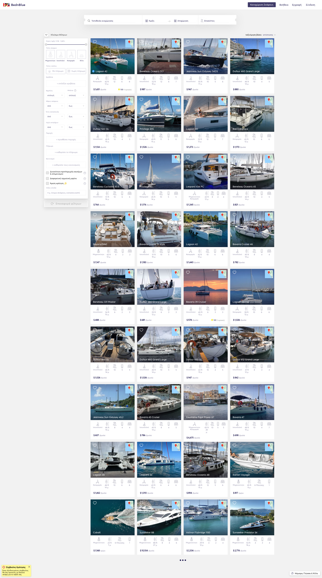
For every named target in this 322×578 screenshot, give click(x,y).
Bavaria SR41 (100, 244)
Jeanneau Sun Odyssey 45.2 (108, 417)
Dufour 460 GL (101, 359)
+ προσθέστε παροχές (66, 139)
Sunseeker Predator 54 (245, 532)
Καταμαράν (71, 61)
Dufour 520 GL (101, 128)
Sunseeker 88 (147, 532)
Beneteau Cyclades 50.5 (106, 186)
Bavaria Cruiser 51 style (152, 244)
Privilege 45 (146, 186)
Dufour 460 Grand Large (246, 71)
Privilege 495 (147, 128)
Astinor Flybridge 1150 (198, 532)
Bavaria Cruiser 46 (243, 244)
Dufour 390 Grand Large (153, 301)
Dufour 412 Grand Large (246, 359)
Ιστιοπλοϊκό (61, 61)
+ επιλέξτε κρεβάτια (66, 83)
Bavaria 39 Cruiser (196, 301)
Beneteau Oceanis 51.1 (152, 71)
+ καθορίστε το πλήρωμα (66, 152)
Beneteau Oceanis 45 (244, 186)
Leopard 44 (146, 474)
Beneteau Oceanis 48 (197, 474)
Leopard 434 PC (195, 186)
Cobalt (97, 532)
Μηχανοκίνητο (50, 61)
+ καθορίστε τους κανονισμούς (66, 165)
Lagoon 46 (99, 474)
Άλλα (82, 61)
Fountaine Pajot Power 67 (200, 417)
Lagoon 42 (101, 71)
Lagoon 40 (192, 128)
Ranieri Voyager (241, 474)
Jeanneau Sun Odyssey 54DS (202, 71)
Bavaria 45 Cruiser (150, 417)
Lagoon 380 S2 (241, 301)
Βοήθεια (283, 4)
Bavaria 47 (238, 417)
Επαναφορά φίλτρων (68, 203)
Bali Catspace (240, 128)
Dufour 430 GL (194, 359)
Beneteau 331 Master (104, 301)
